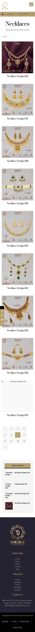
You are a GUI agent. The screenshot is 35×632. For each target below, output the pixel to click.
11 (24, 441)
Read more (18, 76)
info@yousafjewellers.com (19, 606)
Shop (17, 564)
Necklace (17, 587)
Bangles (17, 582)
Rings (17, 580)
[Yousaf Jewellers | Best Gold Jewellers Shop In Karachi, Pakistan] (5, 6)
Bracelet (17, 590)
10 (17, 441)
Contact (17, 567)
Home (17, 559)
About (17, 562)
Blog (17, 569)
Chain (17, 585)
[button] (31, 4)
